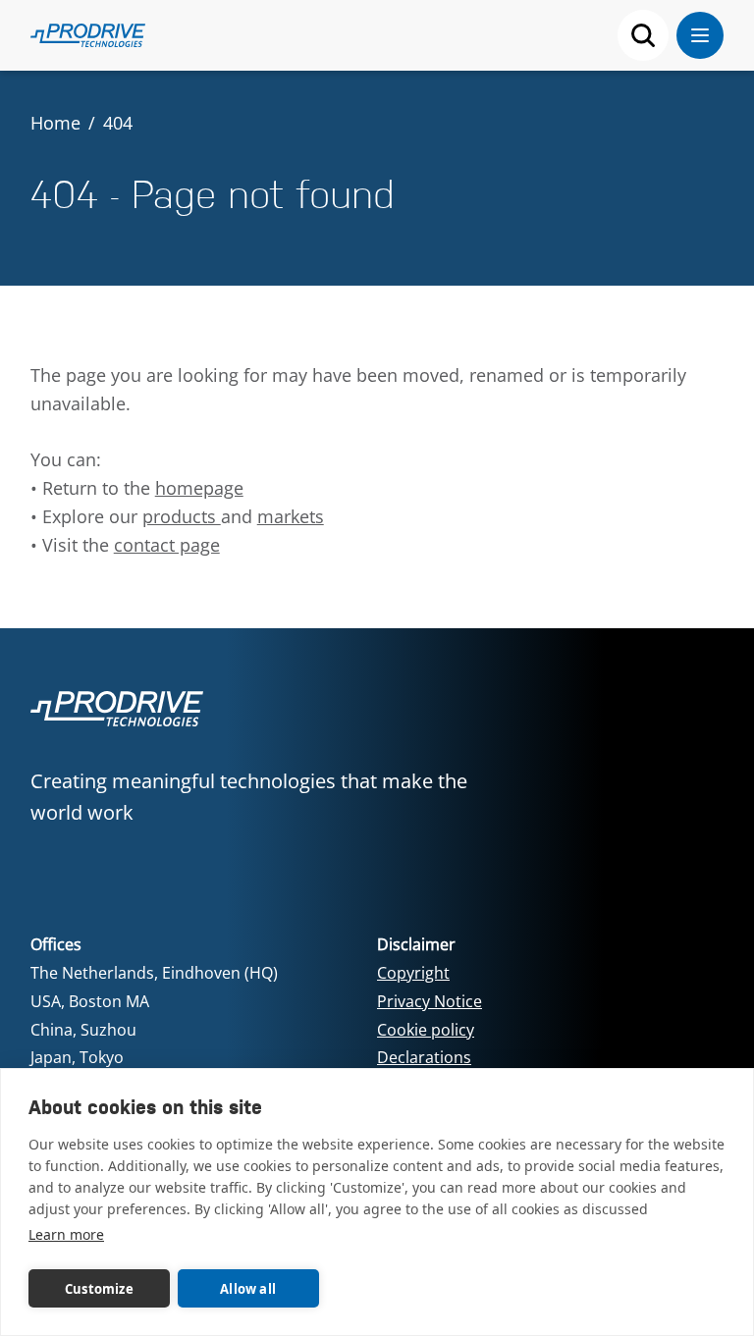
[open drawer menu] (700, 35)
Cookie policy (425, 1030)
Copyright (413, 973)
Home (55, 122)
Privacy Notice (429, 1001)
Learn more (66, 1234)
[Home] (87, 35)
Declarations (424, 1057)
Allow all (248, 1289)
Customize (99, 1289)
